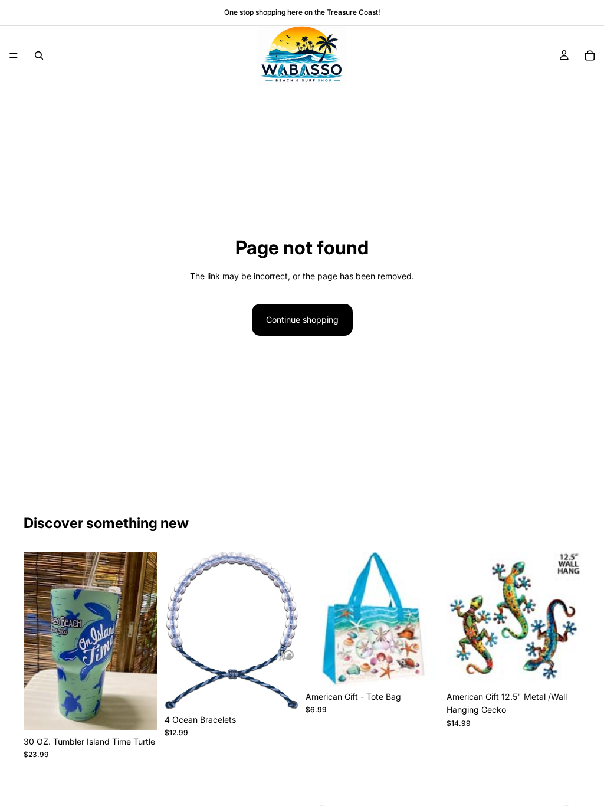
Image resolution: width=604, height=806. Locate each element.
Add (149, 712)
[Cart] (590, 55)
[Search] (39, 55)
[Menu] (13, 55)
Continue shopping (302, 319)
